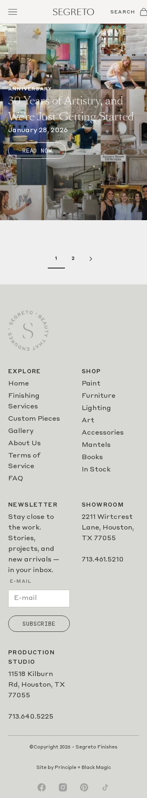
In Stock (96, 470)
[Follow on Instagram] (63, 787)
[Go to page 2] (90, 259)
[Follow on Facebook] (42, 787)
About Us (24, 443)
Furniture (99, 396)
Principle (65, 768)
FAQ (15, 479)
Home (18, 384)
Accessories (103, 433)
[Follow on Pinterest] (84, 787)
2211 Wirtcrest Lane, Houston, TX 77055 (108, 528)
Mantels (96, 445)
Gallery (20, 431)
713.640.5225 (30, 717)
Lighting (96, 408)
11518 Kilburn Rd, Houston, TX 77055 (36, 685)
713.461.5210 (103, 560)
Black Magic (96, 768)
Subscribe (39, 623)
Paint (91, 384)
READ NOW (37, 150)
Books (92, 457)
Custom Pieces (34, 419)
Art (88, 420)
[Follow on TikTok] (105, 787)
